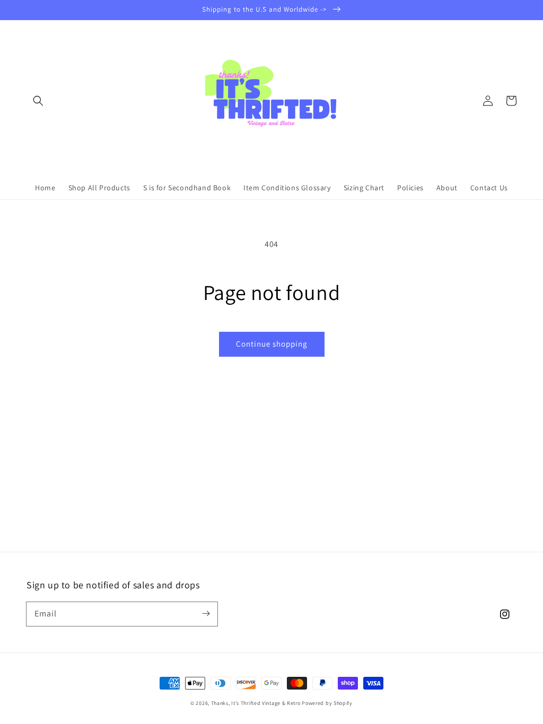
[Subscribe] (205, 613)
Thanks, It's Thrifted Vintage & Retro (256, 703)
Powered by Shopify (327, 703)
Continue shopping (272, 344)
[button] (38, 100)
